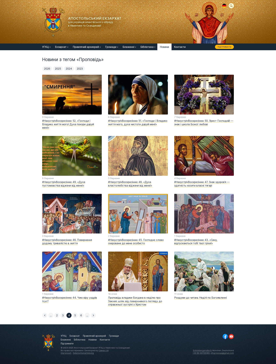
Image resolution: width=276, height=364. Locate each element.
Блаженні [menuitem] (128, 46)
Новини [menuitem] (164, 46)
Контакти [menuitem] (180, 46)
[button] (44, 315)
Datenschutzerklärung (83, 353)
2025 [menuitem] (58, 68)
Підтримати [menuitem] (224, 47)
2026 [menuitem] (47, 68)
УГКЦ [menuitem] (45, 46)
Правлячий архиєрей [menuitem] (86, 46)
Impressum (66, 353)
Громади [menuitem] (110, 46)
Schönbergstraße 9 (202, 350)
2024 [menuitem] (69, 68)
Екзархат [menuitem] (60, 46)
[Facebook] (225, 336)
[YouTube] (231, 336)
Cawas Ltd (103, 350)
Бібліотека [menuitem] (147, 46)
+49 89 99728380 (201, 353)
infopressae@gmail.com (222, 353)
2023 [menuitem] (80, 68)
